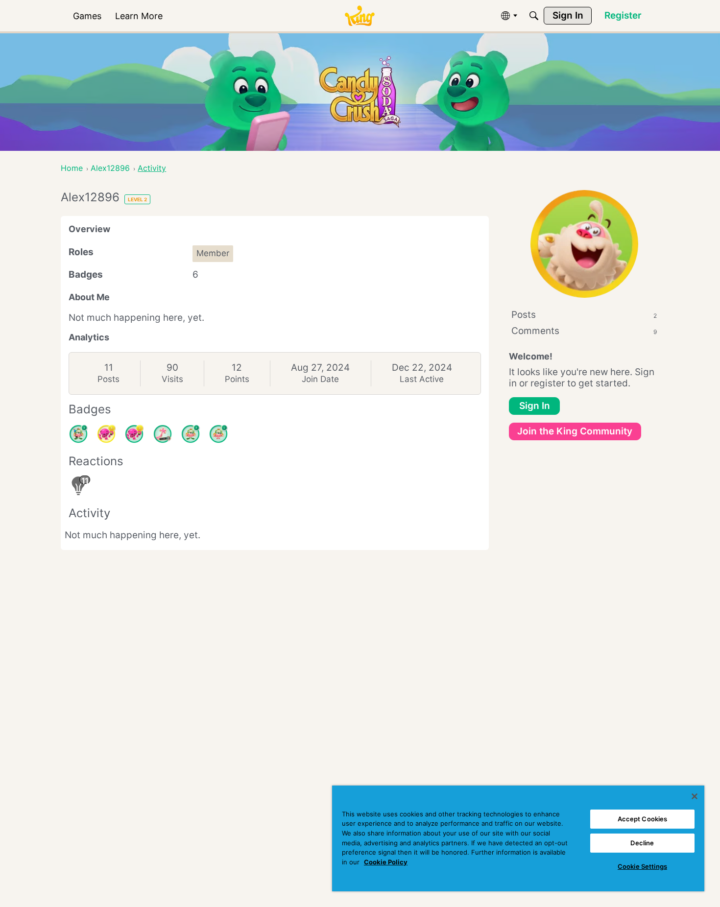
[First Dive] (218, 434)
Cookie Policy (386, 862)
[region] (518, 838)
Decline (642, 843)
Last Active (422, 379)
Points (237, 379)
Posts (108, 379)
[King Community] (359, 15)
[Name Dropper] (162, 434)
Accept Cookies (643, 819)
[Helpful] (134, 434)
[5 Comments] (78, 434)
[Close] (694, 796)
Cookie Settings (642, 866)
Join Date (320, 379)
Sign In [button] (534, 405)
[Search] (534, 15)
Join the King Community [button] (574, 431)
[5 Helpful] (106, 434)
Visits (172, 379)
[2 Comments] (190, 434)
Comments (584, 330)
